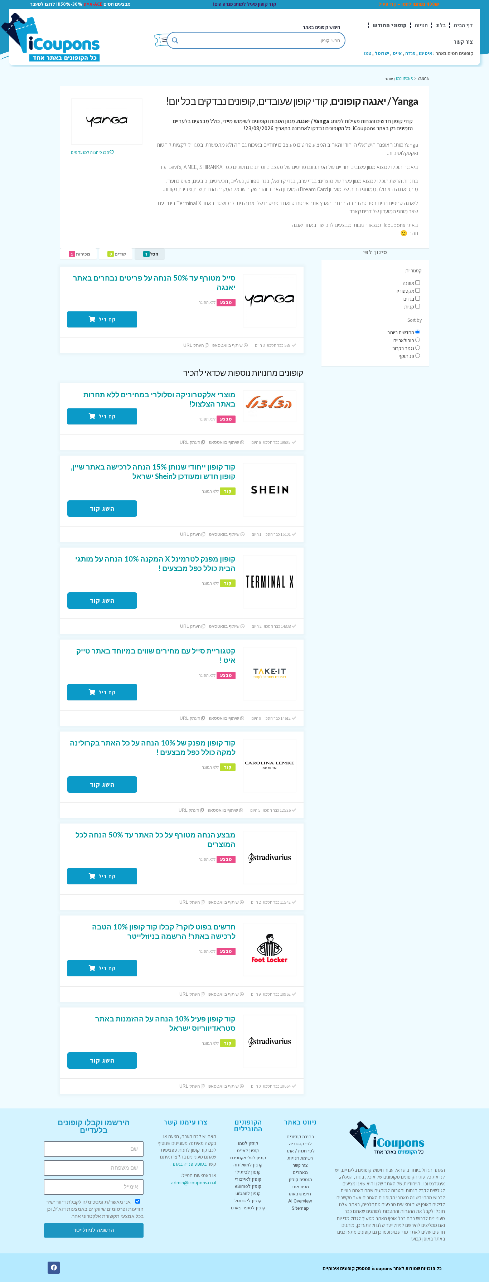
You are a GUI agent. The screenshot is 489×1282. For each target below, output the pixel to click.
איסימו (425, 53)
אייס (397, 53)
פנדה (410, 53)
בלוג (441, 25)
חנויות (421, 25)
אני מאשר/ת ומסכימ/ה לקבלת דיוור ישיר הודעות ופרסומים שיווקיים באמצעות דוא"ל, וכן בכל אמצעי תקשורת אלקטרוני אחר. (95, 1209)
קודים (118, 254)
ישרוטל (382, 53)
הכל (151, 254)
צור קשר (463, 42)
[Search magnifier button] (175, 40)
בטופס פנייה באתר (189, 1164)
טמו (367, 53)
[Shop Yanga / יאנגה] (106, 121)
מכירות (80, 254)
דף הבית (463, 25)
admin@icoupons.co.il (193, 1182)
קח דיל (106, 319)
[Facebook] (54, 1268)
